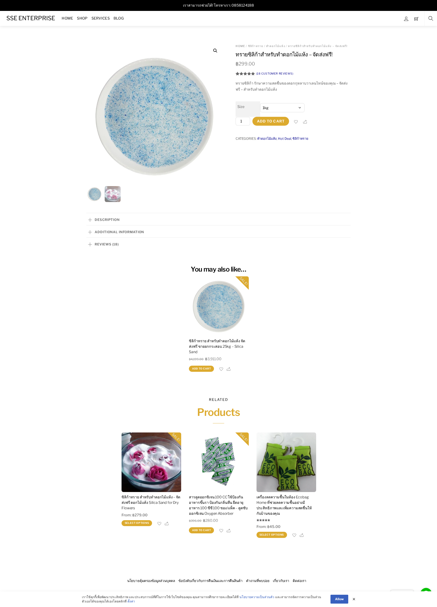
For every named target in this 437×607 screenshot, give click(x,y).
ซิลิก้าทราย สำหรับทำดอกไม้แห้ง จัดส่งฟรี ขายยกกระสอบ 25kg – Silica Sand (217, 346)
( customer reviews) (274, 73)
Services (100, 18)
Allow (339, 599)
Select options (137, 523)
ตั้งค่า (131, 601)
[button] (215, 51)
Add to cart (271, 121)
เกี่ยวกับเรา (281, 581)
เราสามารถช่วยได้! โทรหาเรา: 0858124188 (218, 5)
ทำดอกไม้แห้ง (275, 46)
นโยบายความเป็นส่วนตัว (256, 597)
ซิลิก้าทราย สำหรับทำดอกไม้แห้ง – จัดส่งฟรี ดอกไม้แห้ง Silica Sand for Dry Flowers (151, 502)
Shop (82, 18)
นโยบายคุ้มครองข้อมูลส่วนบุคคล (151, 581)
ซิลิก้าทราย (255, 46)
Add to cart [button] (201, 368)
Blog (119, 18)
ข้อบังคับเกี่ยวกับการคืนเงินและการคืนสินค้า (210, 581)
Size (240, 107)
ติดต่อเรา (299, 581)
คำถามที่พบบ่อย (257, 581)
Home (67, 18)
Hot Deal (284, 139)
